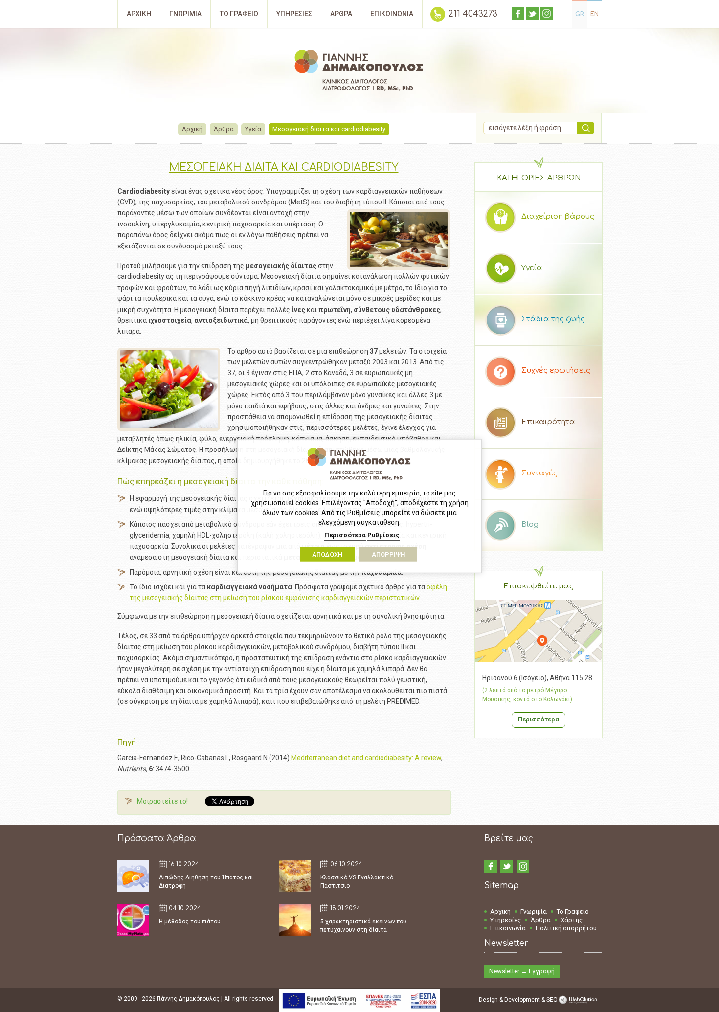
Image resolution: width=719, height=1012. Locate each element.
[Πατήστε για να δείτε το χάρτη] (538, 660)
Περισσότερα (538, 719)
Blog (530, 524)
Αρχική (192, 129)
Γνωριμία (533, 911)
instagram (546, 13)
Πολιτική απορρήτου (566, 928)
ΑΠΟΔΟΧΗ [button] (327, 554)
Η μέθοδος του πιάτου (190, 921)
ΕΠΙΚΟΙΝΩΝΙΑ (391, 14)
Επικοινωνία (508, 928)
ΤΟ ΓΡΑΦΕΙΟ (239, 14)
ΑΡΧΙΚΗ (139, 14)
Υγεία (253, 129)
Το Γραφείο (573, 911)
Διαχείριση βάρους (557, 216)
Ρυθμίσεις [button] (383, 535)
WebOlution (580, 1000)
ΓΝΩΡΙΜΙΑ (185, 14)
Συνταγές (539, 473)
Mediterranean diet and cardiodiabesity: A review (366, 758)
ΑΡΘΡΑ (341, 14)
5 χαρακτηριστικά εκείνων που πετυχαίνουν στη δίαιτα (363, 925)
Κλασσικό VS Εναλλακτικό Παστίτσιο (356, 881)
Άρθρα (224, 129)
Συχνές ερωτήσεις (555, 370)
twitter (532, 13)
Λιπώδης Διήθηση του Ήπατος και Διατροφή (206, 881)
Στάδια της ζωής (553, 319)
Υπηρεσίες (505, 919)
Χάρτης (572, 919)
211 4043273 (473, 14)
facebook (518, 13)
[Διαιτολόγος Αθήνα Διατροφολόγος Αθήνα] (359, 72)
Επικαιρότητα (548, 422)
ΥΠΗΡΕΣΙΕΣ (294, 14)
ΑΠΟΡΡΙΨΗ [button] (388, 554)
